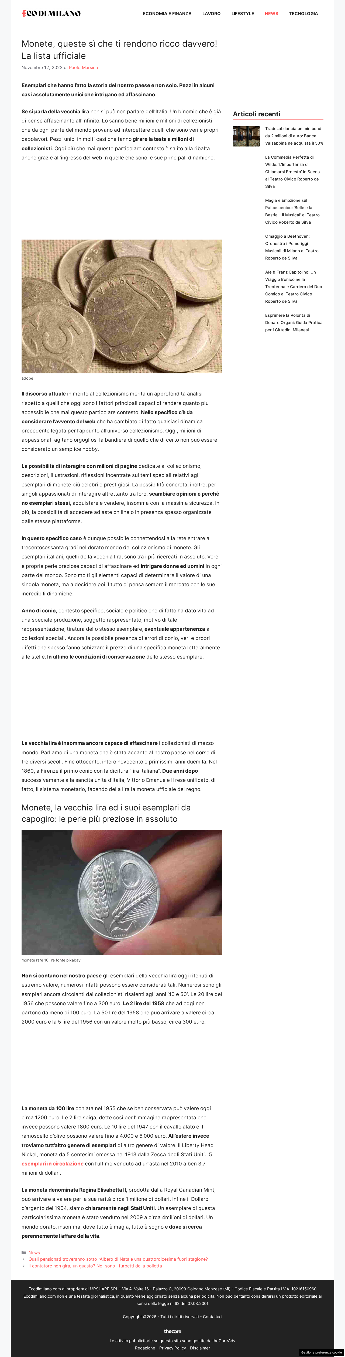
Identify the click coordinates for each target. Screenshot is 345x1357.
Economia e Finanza (167, 13)
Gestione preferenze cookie (321, 1352)
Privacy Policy (172, 1348)
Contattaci (212, 1316)
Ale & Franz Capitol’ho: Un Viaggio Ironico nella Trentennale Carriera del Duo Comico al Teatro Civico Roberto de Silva (293, 287)
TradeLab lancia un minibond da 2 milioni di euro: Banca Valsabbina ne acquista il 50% (294, 136)
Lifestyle (243, 13)
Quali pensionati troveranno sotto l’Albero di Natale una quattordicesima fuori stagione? (118, 1259)
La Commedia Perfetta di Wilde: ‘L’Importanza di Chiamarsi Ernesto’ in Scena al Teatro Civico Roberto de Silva (292, 172)
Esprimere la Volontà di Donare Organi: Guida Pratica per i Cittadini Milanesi (294, 322)
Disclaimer (200, 1348)
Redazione (145, 1348)
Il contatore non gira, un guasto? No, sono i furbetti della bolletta (95, 1266)
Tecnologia (303, 13)
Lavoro (211, 13)
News (271, 13)
